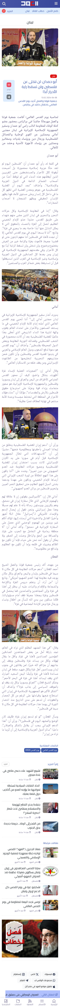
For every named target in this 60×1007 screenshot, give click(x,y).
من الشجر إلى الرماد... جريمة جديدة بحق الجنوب (22, 825)
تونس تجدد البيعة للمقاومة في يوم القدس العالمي (21, 904)
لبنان (27, 11)
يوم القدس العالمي (49, 750)
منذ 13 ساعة (24, 779)
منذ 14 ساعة (24, 832)
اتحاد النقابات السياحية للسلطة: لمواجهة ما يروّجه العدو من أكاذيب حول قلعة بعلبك (21, 790)
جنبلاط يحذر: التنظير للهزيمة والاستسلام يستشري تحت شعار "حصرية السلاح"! (23, 809)
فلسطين (35, 881)
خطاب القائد (38, 11)
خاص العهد (33, 862)
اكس (33, 974)
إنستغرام (18, 974)
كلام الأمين (52, 11)
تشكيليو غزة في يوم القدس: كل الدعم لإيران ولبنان (22, 889)
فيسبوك (48, 974)
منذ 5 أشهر (19, 862)
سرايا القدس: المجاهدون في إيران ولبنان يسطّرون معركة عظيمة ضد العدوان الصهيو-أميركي (22, 872)
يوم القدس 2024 (32, 750)
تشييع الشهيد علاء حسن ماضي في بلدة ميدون (21, 773)
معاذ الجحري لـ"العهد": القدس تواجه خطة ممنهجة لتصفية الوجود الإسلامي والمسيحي (21, 853)
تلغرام (22, 980)
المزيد (10, 11)
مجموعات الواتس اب (43, 980)
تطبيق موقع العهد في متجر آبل (38, 986)
